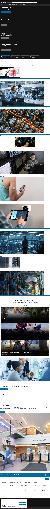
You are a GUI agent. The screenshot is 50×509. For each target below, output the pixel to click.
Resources (24, 4)
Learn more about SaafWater (5, 354)
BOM (44, 2)
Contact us (47, 478)
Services (16, 4)
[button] (36, 3)
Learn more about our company (4, 388)
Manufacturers (13, 4)
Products (10, 4)
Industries (20, 4)
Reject (22, 504)
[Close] (25, 500)
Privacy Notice (9, 506)
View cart (47, 2)
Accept (22, 502)
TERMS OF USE (13, 506)
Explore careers (2, 411)
